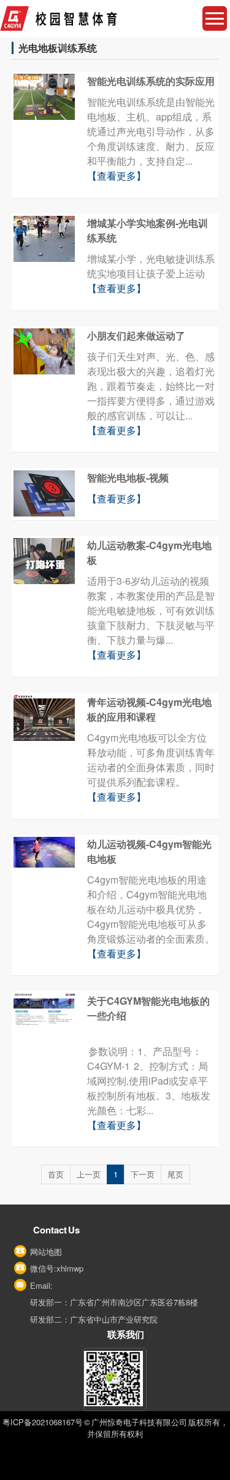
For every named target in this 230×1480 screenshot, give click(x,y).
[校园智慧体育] (115, 18)
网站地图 (46, 1251)
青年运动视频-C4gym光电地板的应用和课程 (149, 709)
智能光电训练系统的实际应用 (151, 81)
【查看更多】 (116, 175)
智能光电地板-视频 (128, 477)
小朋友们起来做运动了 (136, 335)
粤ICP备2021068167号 (42, 1422)
